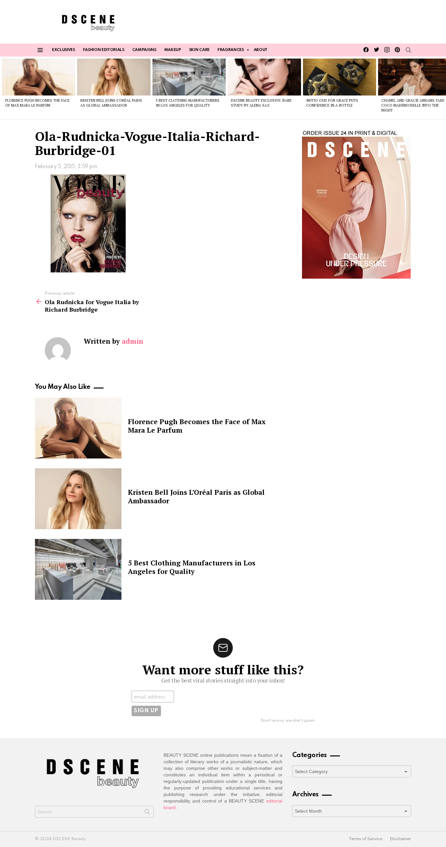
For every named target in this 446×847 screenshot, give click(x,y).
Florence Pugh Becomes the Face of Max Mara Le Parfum (37, 103)
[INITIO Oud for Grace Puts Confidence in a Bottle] (339, 77)
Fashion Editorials (103, 50)
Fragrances (230, 50)
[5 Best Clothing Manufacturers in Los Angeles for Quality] (189, 77)
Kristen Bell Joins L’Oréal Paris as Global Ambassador (111, 103)
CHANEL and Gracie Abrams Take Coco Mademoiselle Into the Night (412, 105)
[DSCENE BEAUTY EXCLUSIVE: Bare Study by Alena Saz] (264, 77)
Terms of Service (365, 839)
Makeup (172, 50)
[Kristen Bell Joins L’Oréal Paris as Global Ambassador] (113, 77)
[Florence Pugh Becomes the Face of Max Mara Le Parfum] (38, 77)
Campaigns (144, 50)
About (260, 50)
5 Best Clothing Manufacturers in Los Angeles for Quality (187, 103)
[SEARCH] (408, 50)
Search (147, 813)
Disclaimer (400, 839)
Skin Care (199, 50)
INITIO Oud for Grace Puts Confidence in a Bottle (332, 103)
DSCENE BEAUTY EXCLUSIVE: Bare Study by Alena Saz (261, 103)
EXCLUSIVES (63, 50)
